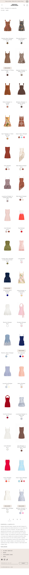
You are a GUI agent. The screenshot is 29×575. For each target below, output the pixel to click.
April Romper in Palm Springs (7, 134)
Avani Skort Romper (21, 134)
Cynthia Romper (7, 414)
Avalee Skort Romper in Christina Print (7, 259)
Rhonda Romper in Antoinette (21, 38)
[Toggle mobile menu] (2, 4)
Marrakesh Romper (21, 165)
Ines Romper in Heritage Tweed (21, 446)
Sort (7, 10)
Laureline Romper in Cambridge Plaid (7, 196)
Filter (3, 10)
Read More (4, 546)
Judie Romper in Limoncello (21, 290)
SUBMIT (23, 563)
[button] (28, 5)
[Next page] (20, 519)
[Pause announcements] (27, 2)
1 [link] (9, 519)
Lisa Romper (21, 258)
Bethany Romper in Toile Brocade (21, 508)
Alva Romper (21, 353)
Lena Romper (7, 446)
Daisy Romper (21, 383)
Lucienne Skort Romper (7, 290)
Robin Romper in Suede (7, 102)
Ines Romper (7, 165)
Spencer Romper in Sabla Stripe (21, 70)
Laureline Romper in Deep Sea (21, 414)
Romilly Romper (7, 322)
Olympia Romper (21, 322)
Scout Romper (7, 477)
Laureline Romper (7, 383)
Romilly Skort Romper (7, 353)
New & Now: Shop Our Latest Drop (14, 1)
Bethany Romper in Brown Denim (21, 102)
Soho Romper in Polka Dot (7, 70)
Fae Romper (21, 228)
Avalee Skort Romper (7, 508)
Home (2, 8)
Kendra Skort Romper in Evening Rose (7, 38)
